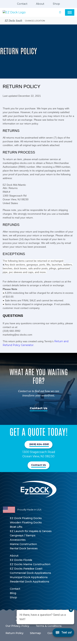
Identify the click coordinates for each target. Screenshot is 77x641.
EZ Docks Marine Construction (30, 564)
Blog (13, 593)
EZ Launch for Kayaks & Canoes (31, 531)
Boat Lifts (16, 526)
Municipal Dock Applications (29, 577)
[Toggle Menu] (70, 12)
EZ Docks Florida (21, 560)
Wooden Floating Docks (26, 522)
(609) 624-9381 (39, 444)
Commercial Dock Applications (30, 573)
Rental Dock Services (24, 548)
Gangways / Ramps (22, 535)
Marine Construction (23, 544)
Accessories (18, 539)
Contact (22, 3)
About (40, 3)
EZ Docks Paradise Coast (26, 568)
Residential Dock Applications (29, 581)
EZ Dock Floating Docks (26, 518)
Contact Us (38, 408)
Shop (56, 3)
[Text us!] (63, 633)
